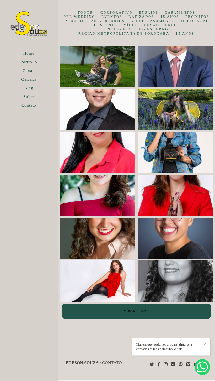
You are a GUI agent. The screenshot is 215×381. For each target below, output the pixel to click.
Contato (29, 105)
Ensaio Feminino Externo (136, 29)
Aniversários (108, 21)
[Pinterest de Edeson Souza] (181, 364)
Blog (28, 88)
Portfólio (29, 62)
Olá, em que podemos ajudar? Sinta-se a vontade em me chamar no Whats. (164, 346)
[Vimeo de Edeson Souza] (188, 364)
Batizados (141, 16)
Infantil (74, 21)
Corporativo (116, 12)
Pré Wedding (79, 16)
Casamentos (180, 12)
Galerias (29, 79)
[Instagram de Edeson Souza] (166, 364)
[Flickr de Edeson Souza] (173, 364)
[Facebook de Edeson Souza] (159, 364)
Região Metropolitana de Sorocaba (123, 33)
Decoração (195, 21)
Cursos (29, 71)
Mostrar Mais (136, 311)
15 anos (169, 16)
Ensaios (148, 12)
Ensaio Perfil (161, 25)
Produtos (197, 16)
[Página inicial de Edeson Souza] (29, 25)
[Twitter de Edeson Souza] (152, 364)
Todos (85, 12)
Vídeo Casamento (153, 21)
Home (28, 53)
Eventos (111, 16)
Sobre (29, 97)
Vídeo (131, 25)
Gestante (105, 25)
